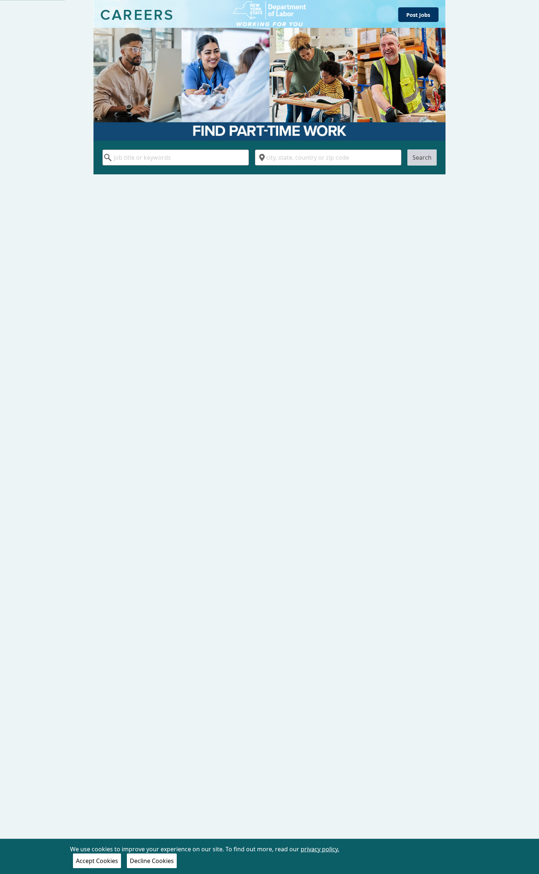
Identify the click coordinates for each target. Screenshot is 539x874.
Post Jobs (418, 14)
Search (422, 157)
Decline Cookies (152, 861)
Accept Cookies (97, 861)
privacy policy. (320, 849)
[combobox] (175, 157)
